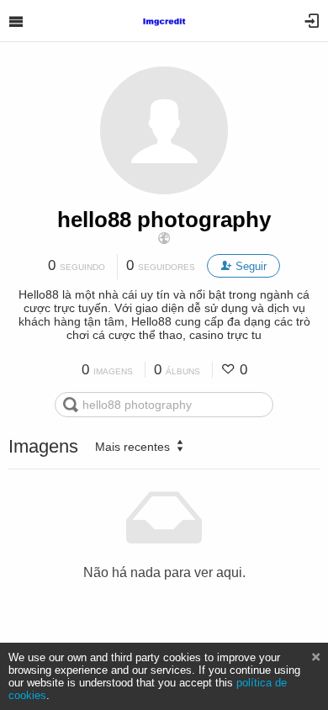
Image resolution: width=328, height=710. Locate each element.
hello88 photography (164, 219)
